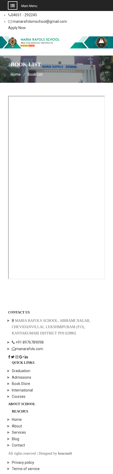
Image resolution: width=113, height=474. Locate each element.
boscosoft (65, 453)
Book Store (21, 384)
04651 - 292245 (24, 15)
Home (17, 419)
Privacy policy (23, 462)
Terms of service (26, 469)
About (17, 426)
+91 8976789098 (29, 342)
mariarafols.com (29, 349)
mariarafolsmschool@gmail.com (40, 21)
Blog (15, 439)
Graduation (21, 371)
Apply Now (17, 28)
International (22, 390)
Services (19, 432)
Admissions (21, 377)
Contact (18, 445)
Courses (18, 396)
